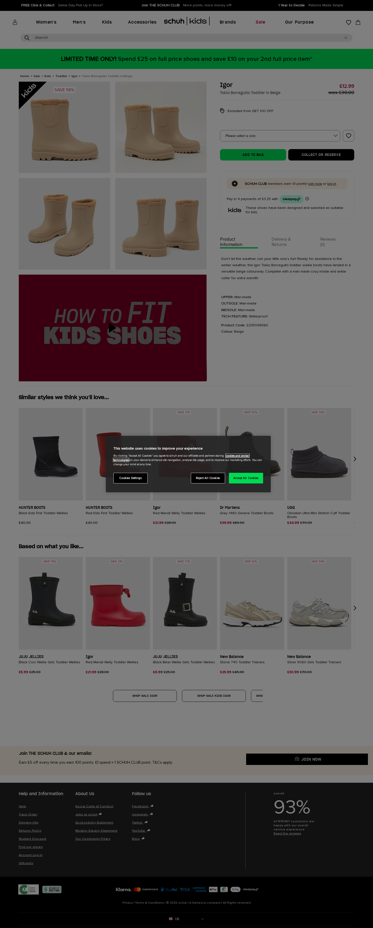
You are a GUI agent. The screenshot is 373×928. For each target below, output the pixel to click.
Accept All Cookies (245, 477)
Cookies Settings (130, 477)
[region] (188, 464)
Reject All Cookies (208, 477)
